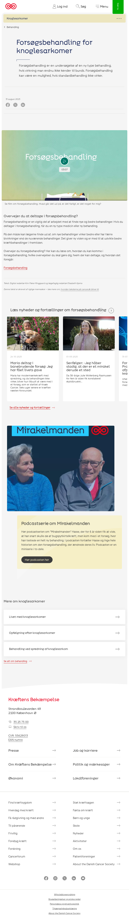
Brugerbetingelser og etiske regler (65, 899)
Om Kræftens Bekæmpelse (30, 764)
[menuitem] (59, 6)
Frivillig (12, 833)
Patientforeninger (84, 856)
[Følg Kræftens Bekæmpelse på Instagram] (55, 878)
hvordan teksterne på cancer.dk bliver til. (80, 289)
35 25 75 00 (21, 721)
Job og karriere (85, 750)
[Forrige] (100, 310)
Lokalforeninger (86, 778)
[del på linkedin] (23, 105)
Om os (77, 848)
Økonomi (15, 778)
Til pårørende (16, 825)
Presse (13, 750)
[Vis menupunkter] (64, 18)
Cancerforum (16, 856)
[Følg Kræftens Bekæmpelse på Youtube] (83, 878)
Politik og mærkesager (91, 764)
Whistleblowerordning (64, 894)
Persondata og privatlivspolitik (64, 904)
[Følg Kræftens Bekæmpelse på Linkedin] (74, 878)
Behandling (13, 27)
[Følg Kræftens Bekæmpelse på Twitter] (64, 878)
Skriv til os (19, 726)
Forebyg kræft (17, 841)
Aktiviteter (80, 841)
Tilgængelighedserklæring (64, 908)
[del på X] (15, 105)
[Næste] (111, 310)
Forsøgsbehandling (15, 267)
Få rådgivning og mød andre (26, 817)
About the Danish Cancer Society (94, 864)
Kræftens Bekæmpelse (33, 699)
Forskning (14, 848)
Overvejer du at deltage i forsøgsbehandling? (41, 216)
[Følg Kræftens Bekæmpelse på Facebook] (46, 878)
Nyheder (78, 833)
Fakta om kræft (83, 810)
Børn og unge (81, 817)
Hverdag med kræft (21, 810)
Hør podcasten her (37, 559)
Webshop (14, 864)
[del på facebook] (8, 105)
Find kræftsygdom (20, 802)
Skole (76, 825)
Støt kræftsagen (83, 802)
